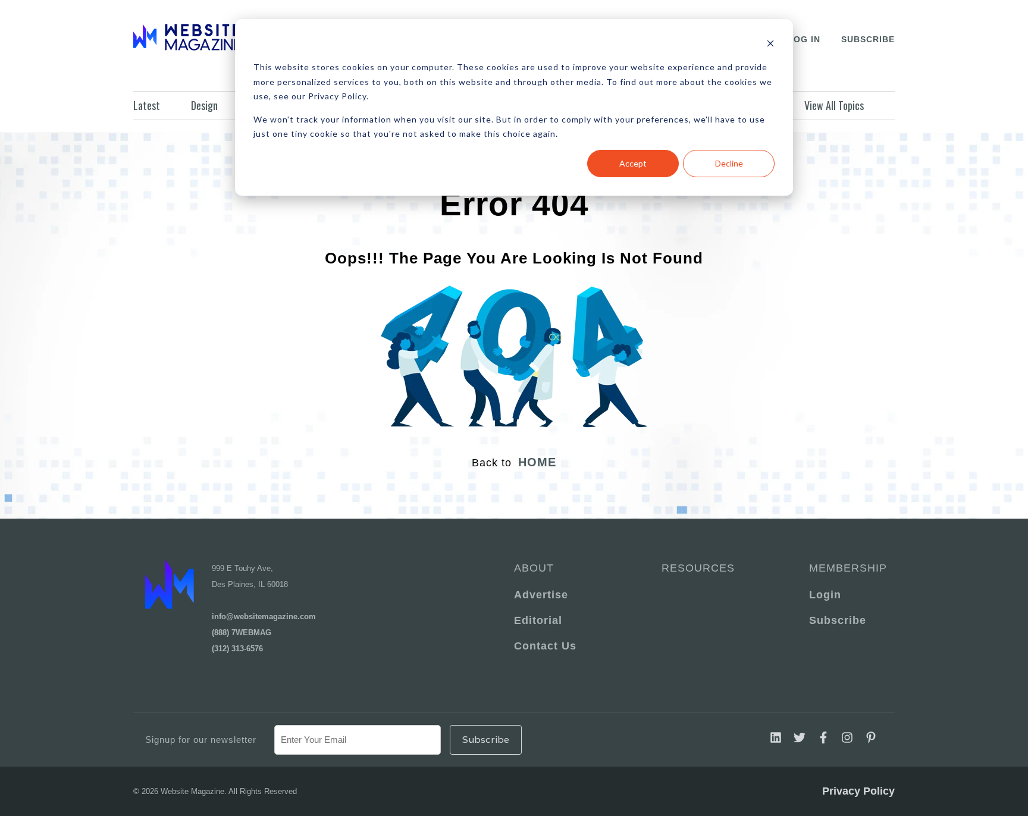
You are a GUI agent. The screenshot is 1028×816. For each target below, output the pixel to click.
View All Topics (834, 105)
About (534, 568)
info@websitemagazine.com (264, 616)
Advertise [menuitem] (541, 595)
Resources (698, 568)
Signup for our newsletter (200, 740)
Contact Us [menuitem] (545, 646)
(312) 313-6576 (237, 648)
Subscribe (868, 39)
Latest (146, 105)
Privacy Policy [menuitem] (858, 791)
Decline (729, 163)
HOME (537, 462)
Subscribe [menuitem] (837, 620)
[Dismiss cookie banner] (770, 44)
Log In (804, 39)
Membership (846, 568)
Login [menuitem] (825, 595)
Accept (633, 163)
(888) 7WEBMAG (241, 632)
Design (204, 105)
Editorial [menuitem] (538, 620)
